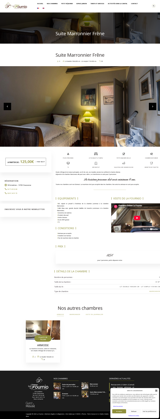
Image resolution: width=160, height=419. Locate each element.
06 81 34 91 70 (12, 193)
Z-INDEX (77, 414)
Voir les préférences (149, 411)
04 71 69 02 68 (12, 189)
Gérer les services (118, 406)
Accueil (40, 3)
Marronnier (154, 291)
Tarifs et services (97, 3)
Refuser (133, 411)
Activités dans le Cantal (117, 3)
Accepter (119, 411)
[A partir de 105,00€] (43, 330)
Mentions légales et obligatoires (54, 414)
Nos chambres (52, 3)
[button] (156, 391)
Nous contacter (38, 399)
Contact (134, 3)
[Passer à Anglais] (43, 8)
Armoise (60, 314)
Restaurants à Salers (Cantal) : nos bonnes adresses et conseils (122, 387)
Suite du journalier (94, 314)
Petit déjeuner (67, 3)
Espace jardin (81, 3)
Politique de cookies (133, 415)
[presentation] (7, 106)
